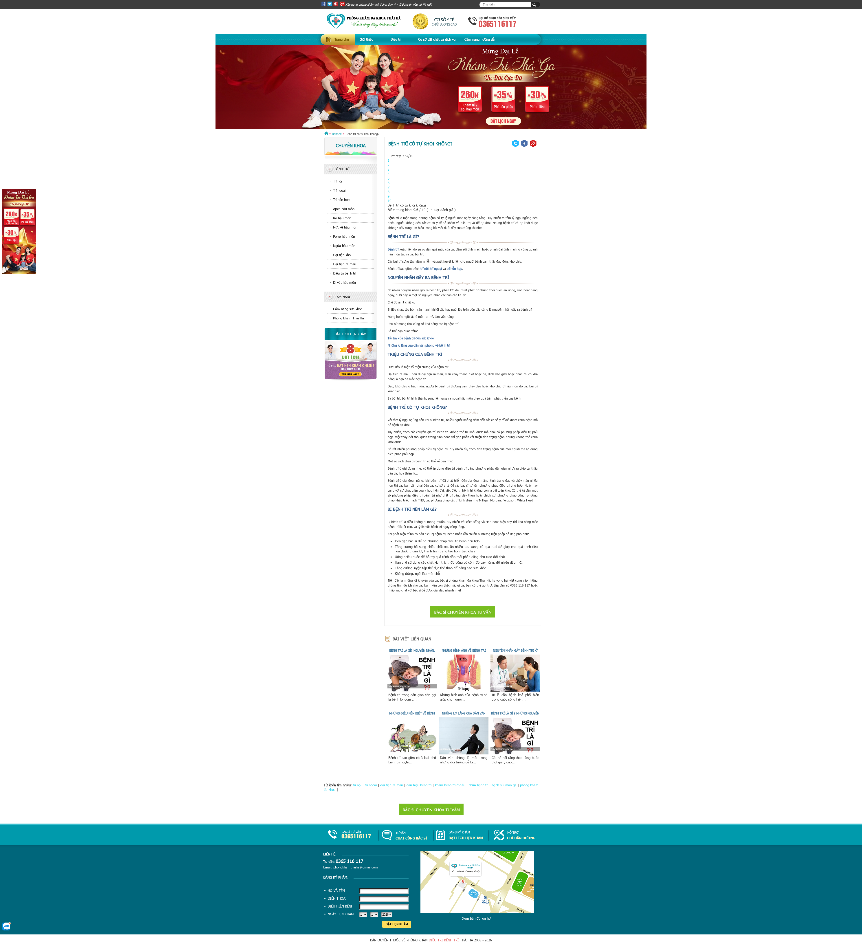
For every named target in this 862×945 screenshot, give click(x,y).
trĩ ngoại (436, 268)
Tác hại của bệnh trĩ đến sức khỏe (411, 338)
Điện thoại (337, 898)
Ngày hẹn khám (341, 914)
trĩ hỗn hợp (454, 268)
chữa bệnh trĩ (478, 785)
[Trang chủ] (326, 134)
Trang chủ (341, 39)
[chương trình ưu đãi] (431, 87)
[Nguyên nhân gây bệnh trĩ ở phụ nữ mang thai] (515, 690)
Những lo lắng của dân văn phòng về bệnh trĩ (419, 345)
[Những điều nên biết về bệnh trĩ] (412, 753)
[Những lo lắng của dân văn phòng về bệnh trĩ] (463, 753)
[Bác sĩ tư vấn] (351, 379)
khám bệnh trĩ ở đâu (450, 785)
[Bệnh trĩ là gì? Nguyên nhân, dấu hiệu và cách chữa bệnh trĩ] (412, 690)
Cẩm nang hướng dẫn (480, 39)
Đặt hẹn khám (397, 924)
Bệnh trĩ (394, 249)
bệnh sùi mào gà (504, 785)
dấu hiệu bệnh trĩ (419, 785)
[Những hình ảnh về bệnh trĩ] (463, 690)
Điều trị (396, 39)
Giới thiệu (366, 39)
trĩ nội (424, 268)
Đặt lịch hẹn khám (350, 334)
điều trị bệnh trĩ (444, 940)
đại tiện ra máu (391, 785)
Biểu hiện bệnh (340, 906)
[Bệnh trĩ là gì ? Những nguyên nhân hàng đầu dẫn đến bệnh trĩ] (515, 753)
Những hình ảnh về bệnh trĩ (464, 650)
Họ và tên (336, 890)
